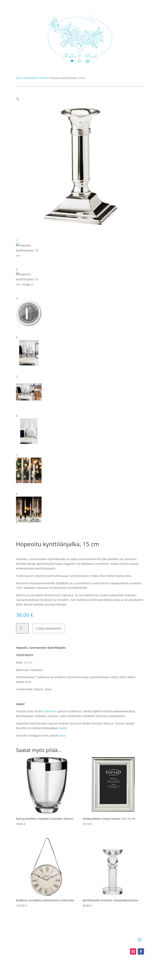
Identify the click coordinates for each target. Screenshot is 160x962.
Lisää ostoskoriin (48, 628)
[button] (17, 99)
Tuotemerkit (30, 78)
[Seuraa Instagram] (133, 951)
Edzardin (50, 711)
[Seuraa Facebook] (141, 951)
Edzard (43, 78)
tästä (62, 735)
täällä (63, 728)
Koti (18, 78)
